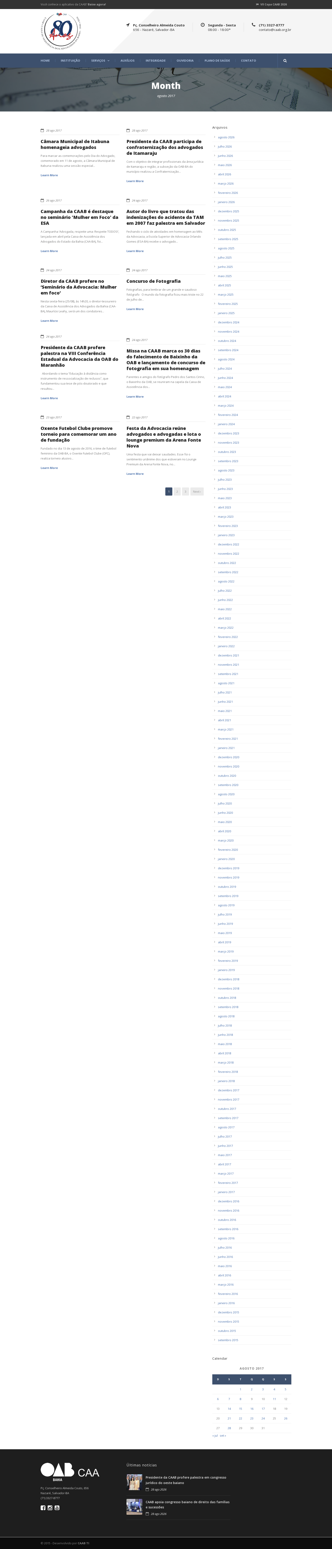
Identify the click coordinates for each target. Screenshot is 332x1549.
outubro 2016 (227, 1220)
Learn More (49, 175)
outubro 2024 (227, 341)
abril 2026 (224, 174)
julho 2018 (225, 1025)
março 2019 (226, 951)
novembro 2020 (228, 766)
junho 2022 (225, 600)
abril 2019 (224, 942)
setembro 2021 (228, 674)
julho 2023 (225, 480)
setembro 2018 (228, 1007)
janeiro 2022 (226, 646)
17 (263, 1409)
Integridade (156, 60)
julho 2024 (225, 368)
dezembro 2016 (228, 1201)
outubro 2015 (227, 1331)
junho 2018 (225, 1035)
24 (263, 1418)
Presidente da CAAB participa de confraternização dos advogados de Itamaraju (164, 147)
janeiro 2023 (226, 535)
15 (240, 1409)
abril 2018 (224, 1053)
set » (223, 1435)
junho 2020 (225, 813)
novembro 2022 (228, 554)
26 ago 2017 (54, 200)
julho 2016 (225, 1247)
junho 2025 (225, 267)
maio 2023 (225, 498)
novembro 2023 (228, 443)
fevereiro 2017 (228, 1183)
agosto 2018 (226, 1016)
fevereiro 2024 (228, 415)
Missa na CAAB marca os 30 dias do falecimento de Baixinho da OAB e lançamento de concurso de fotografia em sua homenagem (165, 359)
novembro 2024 (228, 331)
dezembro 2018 (228, 979)
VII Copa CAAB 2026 (273, 4)
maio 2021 (225, 711)
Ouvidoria (185, 60)
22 (240, 1418)
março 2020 (226, 840)
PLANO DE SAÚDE (217, 60)
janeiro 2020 (226, 859)
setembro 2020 (228, 785)
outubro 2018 (227, 998)
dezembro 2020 (228, 757)
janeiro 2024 (226, 424)
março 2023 (226, 517)
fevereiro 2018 (228, 1072)
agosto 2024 (226, 359)
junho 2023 (225, 489)
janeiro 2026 (226, 202)
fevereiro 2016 (228, 1294)
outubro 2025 (227, 230)
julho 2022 (225, 591)
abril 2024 (224, 396)
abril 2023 (224, 507)
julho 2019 (225, 914)
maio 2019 (225, 933)
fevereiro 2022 (228, 637)
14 (229, 1409)
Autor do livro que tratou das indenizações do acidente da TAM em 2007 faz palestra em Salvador (165, 217)
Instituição (70, 60)
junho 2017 (225, 1146)
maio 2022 (225, 609)
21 (229, 1418)
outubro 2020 (227, 776)
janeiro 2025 (226, 313)
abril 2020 (224, 831)
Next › (197, 491)
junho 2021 (225, 702)
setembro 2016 (228, 1229)
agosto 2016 (226, 1238)
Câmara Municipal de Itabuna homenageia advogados (75, 144)
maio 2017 (225, 1155)
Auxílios (128, 60)
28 (229, 1428)
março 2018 (226, 1062)
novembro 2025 (228, 220)
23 (251, 1418)
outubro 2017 (227, 1109)
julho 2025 (225, 257)
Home (45, 60)
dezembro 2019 (228, 868)
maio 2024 (225, 387)
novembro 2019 (228, 877)
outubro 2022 (227, 563)
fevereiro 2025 (228, 304)
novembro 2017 (228, 1099)
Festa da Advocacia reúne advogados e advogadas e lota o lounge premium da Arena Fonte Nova (163, 437)
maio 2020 (225, 822)
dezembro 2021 (228, 655)
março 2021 (226, 729)
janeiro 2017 (226, 1192)
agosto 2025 (226, 248)
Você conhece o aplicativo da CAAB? (73, 4)
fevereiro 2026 (228, 193)
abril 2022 (224, 618)
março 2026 (226, 183)
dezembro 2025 (228, 211)
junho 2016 (225, 1257)
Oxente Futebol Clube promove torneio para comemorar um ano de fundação (79, 434)
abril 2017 (224, 1164)
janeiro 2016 (226, 1303)
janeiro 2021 (226, 748)
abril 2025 (224, 285)
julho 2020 (225, 803)
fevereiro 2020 (228, 850)
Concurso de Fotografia (153, 281)
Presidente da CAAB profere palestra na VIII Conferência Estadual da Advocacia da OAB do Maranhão (79, 356)
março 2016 (226, 1284)
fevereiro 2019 (228, 961)
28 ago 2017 (54, 130)
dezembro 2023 (228, 433)
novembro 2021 (228, 665)
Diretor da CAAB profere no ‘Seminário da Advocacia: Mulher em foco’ (79, 287)
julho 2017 (225, 1136)
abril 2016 (224, 1275)
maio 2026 (225, 165)
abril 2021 (224, 720)
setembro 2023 (228, 461)
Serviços (98, 60)
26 (285, 1418)
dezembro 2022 (228, 544)
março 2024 (226, 405)
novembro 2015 (228, 1321)
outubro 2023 (227, 452)
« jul (215, 1435)
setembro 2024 (228, 350)
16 (251, 1409)
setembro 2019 (228, 896)
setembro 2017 (228, 1118)
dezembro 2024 (228, 322)
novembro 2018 (228, 988)
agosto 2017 (226, 1127)
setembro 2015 (228, 1340)
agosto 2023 (226, 470)
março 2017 (226, 1173)
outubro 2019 (227, 887)
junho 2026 (225, 156)
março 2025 (226, 294)
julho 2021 (225, 692)
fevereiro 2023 (228, 526)
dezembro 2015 (228, 1312)
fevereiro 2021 (228, 739)
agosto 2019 (226, 905)
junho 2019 (225, 924)
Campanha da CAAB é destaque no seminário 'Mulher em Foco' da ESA (79, 217)
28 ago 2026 (158, 1489)
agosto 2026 (226, 137)
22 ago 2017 (139, 417)
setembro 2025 (228, 239)
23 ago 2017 (54, 417)
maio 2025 (225, 276)
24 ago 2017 (139, 200)
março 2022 (226, 628)
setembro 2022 (228, 572)
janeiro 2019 (226, 970)
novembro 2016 (228, 1210)
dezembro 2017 (228, 1090)
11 (274, 1399)
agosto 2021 (226, 683)
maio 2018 (225, 1044)
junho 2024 (225, 378)
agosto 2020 (226, 794)
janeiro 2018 (226, 1081)
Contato (248, 60)
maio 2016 (225, 1266)
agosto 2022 (226, 581)
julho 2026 (225, 146)
